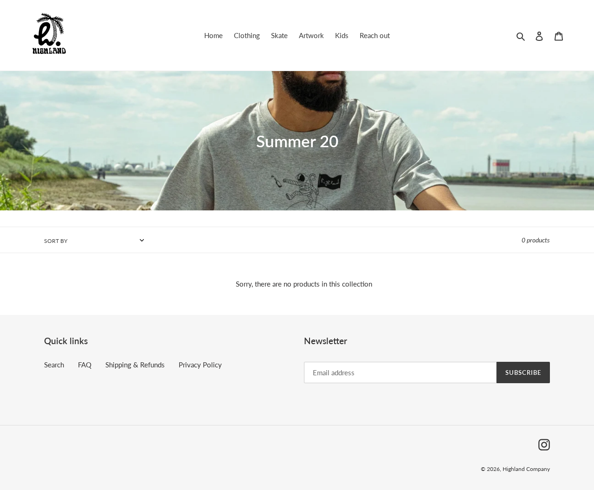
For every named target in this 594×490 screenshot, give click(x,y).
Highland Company (526, 468)
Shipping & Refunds (135, 364)
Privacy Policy (200, 364)
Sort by (55, 240)
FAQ (84, 364)
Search (54, 364)
